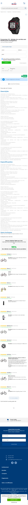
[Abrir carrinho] (25, 3)
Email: (3, 54)
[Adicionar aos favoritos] (26, 14)
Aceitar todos (14, 499)
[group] (14, 420)
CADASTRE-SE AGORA (14, 429)
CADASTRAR (14, 444)
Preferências (14, 502)
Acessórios (9, 11)
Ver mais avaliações (14, 398)
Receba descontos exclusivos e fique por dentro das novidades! (14, 431)
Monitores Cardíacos (16, 11)
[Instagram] (16, 463)
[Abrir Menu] (2, 3)
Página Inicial (3, 11)
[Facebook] (12, 463)
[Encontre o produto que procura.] (25, 8)
